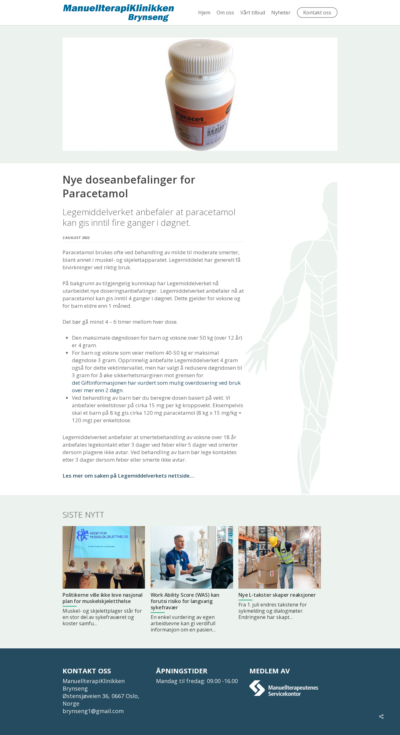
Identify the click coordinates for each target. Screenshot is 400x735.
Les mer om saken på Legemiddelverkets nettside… (128, 475)
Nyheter (281, 12)
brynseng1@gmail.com (93, 711)
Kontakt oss (317, 12)
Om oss (225, 12)
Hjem (204, 12)
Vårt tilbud (252, 12)
